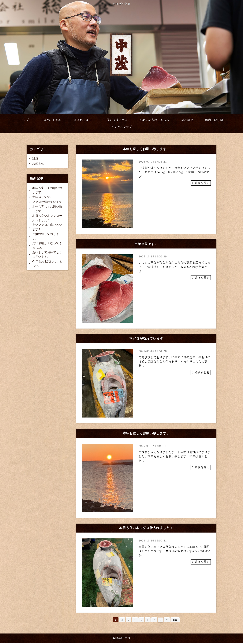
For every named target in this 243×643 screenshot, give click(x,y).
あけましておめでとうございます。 (47, 254)
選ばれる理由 (83, 119)
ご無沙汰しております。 (45, 236)
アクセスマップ (121, 126)
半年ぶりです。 (42, 196)
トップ (24, 119)
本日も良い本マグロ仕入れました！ (47, 218)
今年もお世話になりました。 (47, 263)
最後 (175, 620)
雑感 (35, 158)
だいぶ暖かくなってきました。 (47, 245)
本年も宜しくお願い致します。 (47, 190)
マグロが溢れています (47, 201)
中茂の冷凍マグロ (116, 119)
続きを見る (202, 182)
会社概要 (187, 119)
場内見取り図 (214, 119)
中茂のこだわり (51, 119)
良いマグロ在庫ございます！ (47, 227)
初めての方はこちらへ (154, 119)
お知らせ (38, 163)
